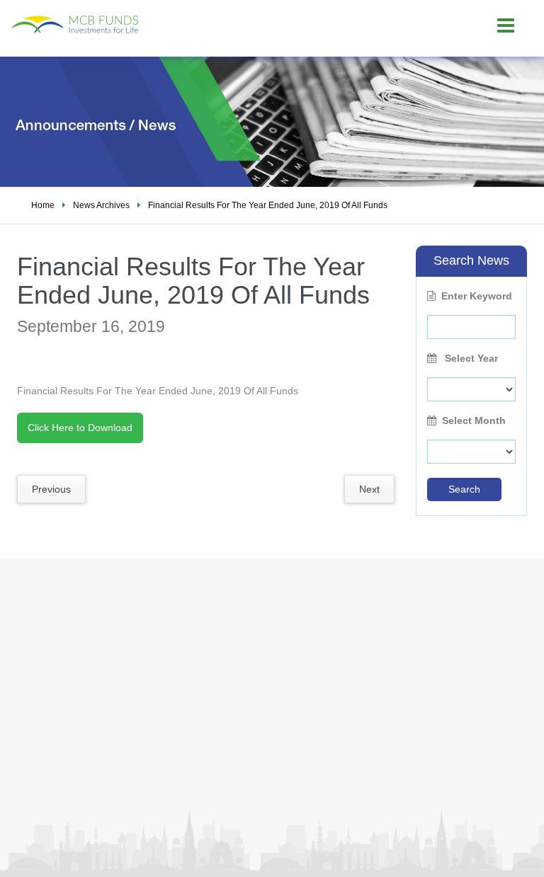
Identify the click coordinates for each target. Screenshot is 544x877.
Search (464, 489)
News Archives (101, 205)
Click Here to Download (80, 427)
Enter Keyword (476, 296)
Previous (51, 489)
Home (43, 205)
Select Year (470, 358)
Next (369, 489)
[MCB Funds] (117, 17)
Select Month (474, 420)
